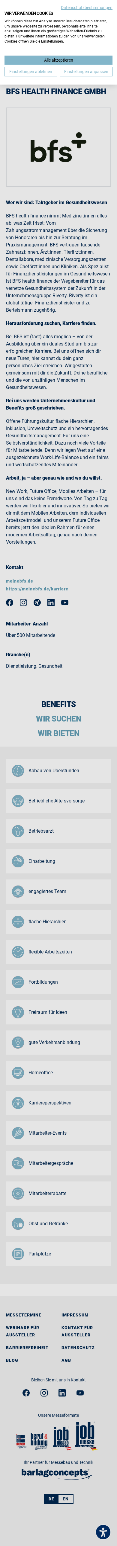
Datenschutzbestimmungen (86, 7)
